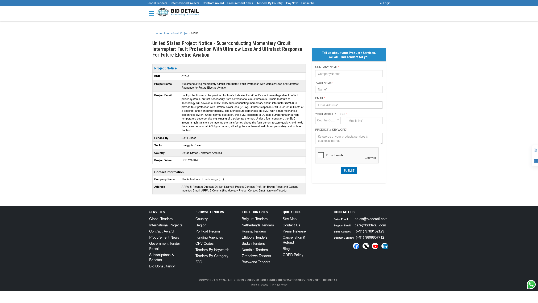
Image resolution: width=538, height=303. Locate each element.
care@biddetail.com (370, 224)
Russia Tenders (254, 231)
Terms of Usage (259, 284)
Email (320, 98)
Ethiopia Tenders (255, 237)
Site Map (290, 218)
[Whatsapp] (531, 284)
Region (200, 224)
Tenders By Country (270, 3)
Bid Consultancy (162, 265)
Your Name (324, 83)
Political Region (207, 231)
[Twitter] (366, 246)
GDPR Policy (293, 254)
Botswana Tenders (256, 261)
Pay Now (292, 3)
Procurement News (240, 3)
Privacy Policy (279, 284)
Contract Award (213, 3)
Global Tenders (157, 3)
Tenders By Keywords (212, 249)
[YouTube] (375, 246)
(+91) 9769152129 (370, 231)
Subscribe (308, 3)
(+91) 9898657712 (370, 237)
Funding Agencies (209, 237)
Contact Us (291, 224)
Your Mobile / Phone (331, 114)
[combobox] (327, 120)
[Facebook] (356, 246)
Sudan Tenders (253, 243)
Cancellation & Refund (294, 239)
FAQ (198, 261)
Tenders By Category (211, 255)
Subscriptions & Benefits (161, 257)
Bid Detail (330, 280)
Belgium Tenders (255, 218)
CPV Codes (204, 243)
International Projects (185, 3)
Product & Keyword (331, 130)
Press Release (294, 231)
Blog (286, 248)
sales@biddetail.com (371, 218)
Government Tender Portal (164, 246)
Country (201, 218)
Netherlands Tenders (258, 224)
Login (386, 3)
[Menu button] (152, 13)
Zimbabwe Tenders (256, 255)
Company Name (327, 67)
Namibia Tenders (255, 249)
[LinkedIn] (384, 246)
